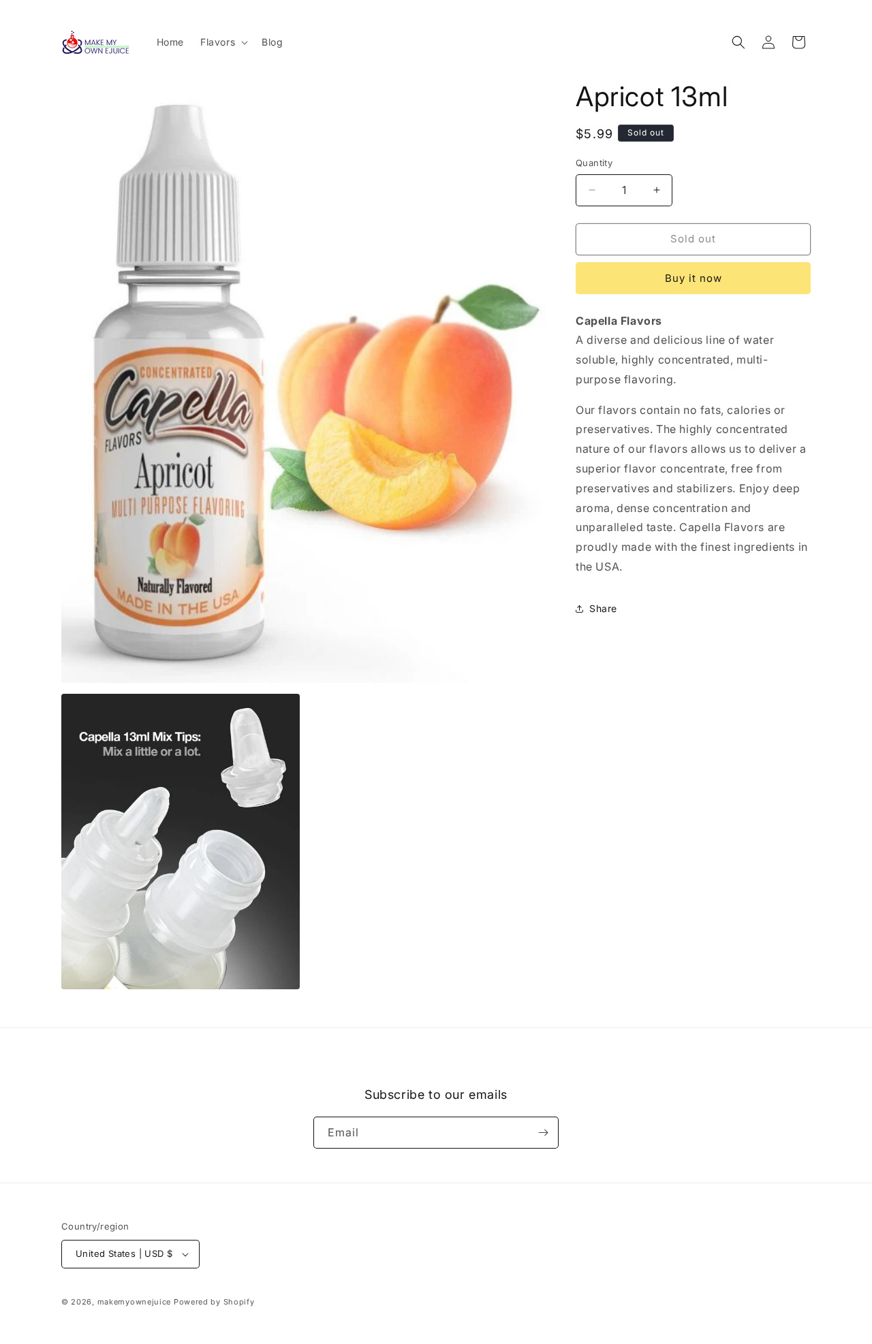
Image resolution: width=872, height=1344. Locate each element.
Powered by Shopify (214, 1302)
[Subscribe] (543, 1133)
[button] (222, 42)
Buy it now (693, 278)
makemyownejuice (134, 1302)
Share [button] (603, 608)
